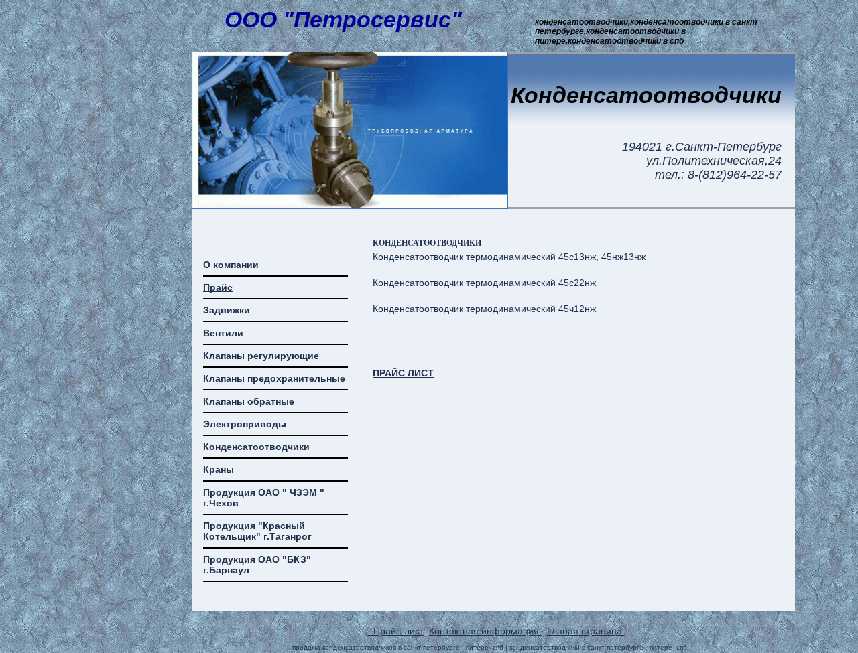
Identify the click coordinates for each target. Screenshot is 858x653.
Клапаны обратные (248, 401)
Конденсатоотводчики (256, 446)
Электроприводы (244, 424)
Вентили (223, 333)
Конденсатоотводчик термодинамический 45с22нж (484, 282)
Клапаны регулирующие (261, 355)
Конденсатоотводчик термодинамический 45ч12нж (484, 308)
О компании (231, 264)
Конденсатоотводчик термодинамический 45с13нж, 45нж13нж (509, 256)
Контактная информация (485, 631)
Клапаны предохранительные (274, 378)
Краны (218, 469)
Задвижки (226, 310)
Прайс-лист (396, 631)
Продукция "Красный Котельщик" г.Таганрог (257, 531)
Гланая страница (586, 631)
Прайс (218, 287)
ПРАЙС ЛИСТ (403, 373)
